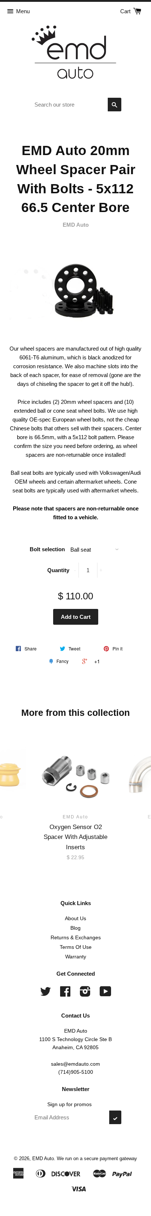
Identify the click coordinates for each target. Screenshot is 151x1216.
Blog (75, 928)
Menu (23, 11)
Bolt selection (47, 549)
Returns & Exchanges (76, 937)
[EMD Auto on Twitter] (45, 994)
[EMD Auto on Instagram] (85, 994)
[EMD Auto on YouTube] (105, 994)
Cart (126, 11)
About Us (75, 918)
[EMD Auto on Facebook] (65, 994)
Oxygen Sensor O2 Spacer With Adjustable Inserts (75, 837)
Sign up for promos (69, 1104)
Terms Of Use (76, 947)
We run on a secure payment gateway (97, 1158)
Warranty (75, 956)
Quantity (58, 570)
